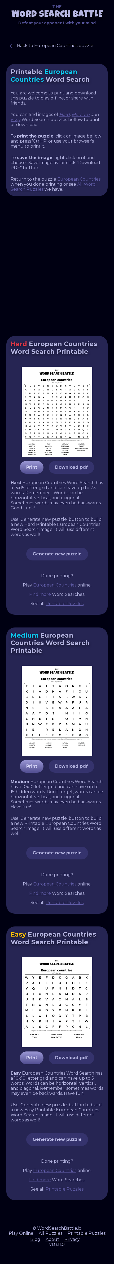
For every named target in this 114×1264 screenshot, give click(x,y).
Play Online (21, 1233)
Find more (40, 594)
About (52, 1239)
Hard (64, 114)
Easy (15, 119)
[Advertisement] (57, 266)
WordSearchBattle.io (59, 1228)
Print (31, 467)
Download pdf (71, 467)
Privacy (72, 1239)
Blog (35, 1239)
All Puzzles (50, 1233)
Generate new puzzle (57, 553)
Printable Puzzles (65, 603)
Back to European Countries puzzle (54, 45)
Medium (81, 114)
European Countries (78, 179)
